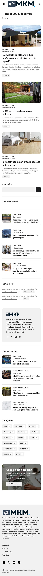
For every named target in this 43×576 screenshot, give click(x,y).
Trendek (24, 449)
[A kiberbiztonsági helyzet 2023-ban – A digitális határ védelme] (6, 405)
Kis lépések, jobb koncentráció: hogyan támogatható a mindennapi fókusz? (26, 253)
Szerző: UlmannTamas (20, 371)
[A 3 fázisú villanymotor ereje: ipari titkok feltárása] (6, 359)
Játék (34, 432)
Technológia (9, 449)
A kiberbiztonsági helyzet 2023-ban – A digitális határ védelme (26, 409)
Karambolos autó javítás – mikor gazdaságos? (26, 236)
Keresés (7, 184)
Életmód (33, 426)
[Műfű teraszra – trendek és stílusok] (21, 92)
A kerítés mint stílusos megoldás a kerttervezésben (26, 394)
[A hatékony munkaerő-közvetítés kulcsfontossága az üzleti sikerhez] (6, 374)
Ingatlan (6, 75)
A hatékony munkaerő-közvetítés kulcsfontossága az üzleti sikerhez (26, 378)
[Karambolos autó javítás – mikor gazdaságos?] (6, 233)
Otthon (6, 126)
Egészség (19, 426)
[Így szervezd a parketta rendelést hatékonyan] (21, 143)
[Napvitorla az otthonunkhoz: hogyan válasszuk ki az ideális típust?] (21, 36)
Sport (34, 437)
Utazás (7, 454)
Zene (19, 454)
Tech (23, 443)
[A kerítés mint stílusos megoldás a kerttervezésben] (6, 391)
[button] (3, 4)
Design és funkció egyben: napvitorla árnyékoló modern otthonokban (24, 271)
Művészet (8, 437)
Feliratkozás (14, 484)
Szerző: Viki (17, 215)
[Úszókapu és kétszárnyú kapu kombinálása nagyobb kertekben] (6, 218)
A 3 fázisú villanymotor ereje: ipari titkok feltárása (25, 362)
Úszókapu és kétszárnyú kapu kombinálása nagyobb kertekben (26, 221)
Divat (7, 426)
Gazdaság (8, 432)
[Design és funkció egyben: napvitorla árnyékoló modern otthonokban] (6, 267)
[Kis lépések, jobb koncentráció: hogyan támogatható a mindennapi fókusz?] (6, 249)
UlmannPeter (28, 292)
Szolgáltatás (9, 443)
